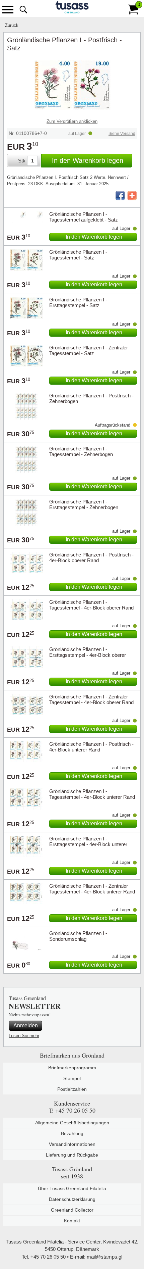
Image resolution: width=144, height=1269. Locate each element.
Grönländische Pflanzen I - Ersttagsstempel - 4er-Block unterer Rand (88, 844)
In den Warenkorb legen (87, 160)
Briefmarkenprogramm (72, 1067)
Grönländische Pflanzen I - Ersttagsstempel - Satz (78, 302)
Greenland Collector (72, 1210)
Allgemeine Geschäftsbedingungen (72, 1122)
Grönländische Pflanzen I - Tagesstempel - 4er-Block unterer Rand (92, 794)
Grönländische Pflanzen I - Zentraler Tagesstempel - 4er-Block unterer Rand (92, 888)
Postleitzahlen (72, 1089)
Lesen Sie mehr (24, 1035)
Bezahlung (72, 1133)
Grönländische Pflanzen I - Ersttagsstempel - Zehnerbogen (83, 504)
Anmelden (25, 1025)
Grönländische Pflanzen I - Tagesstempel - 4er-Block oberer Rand (91, 605)
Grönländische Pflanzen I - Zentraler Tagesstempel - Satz (88, 350)
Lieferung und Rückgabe (72, 1155)
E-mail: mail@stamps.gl (96, 1257)
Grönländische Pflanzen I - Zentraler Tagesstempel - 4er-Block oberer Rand (91, 699)
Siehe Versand (122, 133)
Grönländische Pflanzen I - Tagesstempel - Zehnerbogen (81, 451)
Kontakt (72, 1220)
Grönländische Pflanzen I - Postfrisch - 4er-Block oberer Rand (91, 557)
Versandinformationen (72, 1144)
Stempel (72, 1078)
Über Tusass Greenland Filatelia (72, 1188)
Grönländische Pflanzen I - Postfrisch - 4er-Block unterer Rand (91, 746)
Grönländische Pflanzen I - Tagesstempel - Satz (78, 254)
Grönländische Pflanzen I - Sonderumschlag (78, 936)
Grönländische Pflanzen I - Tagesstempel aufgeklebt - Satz (83, 217)
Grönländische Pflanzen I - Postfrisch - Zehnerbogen (91, 398)
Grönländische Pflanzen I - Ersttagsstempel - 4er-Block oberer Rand (87, 655)
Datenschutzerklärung (72, 1199)
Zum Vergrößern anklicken (72, 121)
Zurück (11, 25)
